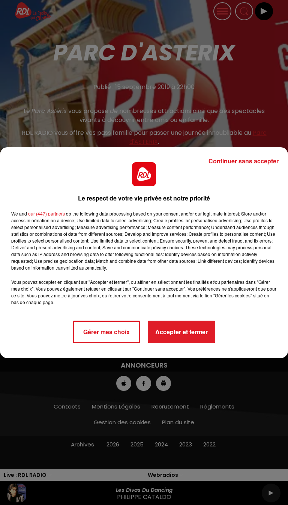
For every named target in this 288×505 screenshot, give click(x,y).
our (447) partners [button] (46, 213)
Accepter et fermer (181, 331)
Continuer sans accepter (243, 161)
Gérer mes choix (106, 331)
